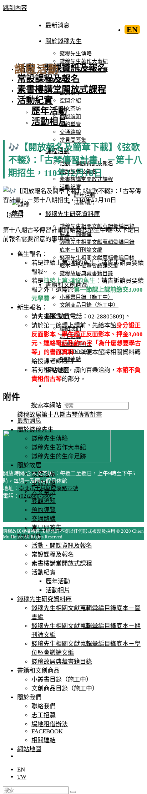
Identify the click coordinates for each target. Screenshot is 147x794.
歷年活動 (58, 581)
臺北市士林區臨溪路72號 (48, 488)
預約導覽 (43, 510)
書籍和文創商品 (38, 670)
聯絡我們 (43, 706)
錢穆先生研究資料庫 (44, 599)
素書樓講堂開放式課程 (61, 563)
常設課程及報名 (52, 554)
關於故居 (29, 465)
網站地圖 (29, 749)
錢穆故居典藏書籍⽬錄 (61, 661)
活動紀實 (43, 572)
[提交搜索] (73, 792)
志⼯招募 (43, 715)
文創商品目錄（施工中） (64, 688)
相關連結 (43, 740)
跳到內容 (15, 8)
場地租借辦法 (49, 724)
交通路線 (43, 519)
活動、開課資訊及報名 (61, 545)
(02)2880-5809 (36, 496)
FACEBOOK (47, 731)
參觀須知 (43, 501)
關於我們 (29, 697)
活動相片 (58, 590)
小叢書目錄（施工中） (61, 679)
